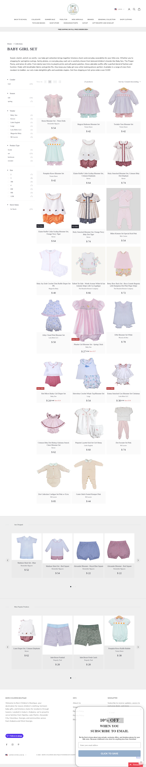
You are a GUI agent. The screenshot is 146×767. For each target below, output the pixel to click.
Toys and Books (38, 23)
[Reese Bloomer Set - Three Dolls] (53, 102)
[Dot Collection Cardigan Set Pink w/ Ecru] (53, 474)
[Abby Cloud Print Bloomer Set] (53, 315)
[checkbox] (21, 84)
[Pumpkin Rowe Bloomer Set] (53, 153)
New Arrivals (77, 19)
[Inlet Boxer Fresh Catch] (88, 635)
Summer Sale (50, 19)
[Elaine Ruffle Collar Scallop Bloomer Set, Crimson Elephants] (89, 153)
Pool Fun (63, 19)
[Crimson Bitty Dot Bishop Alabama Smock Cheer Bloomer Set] (53, 423)
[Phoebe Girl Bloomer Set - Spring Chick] (89, 320)
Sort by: (129, 82)
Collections (18, 44)
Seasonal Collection (106, 19)
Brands (90, 19)
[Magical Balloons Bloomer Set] (89, 104)
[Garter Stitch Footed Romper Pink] (89, 474)
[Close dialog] (141, 709)
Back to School (20, 19)
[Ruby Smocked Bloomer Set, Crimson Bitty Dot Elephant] (123, 153)
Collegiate (35, 19)
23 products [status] (88, 82)
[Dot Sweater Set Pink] (123, 423)
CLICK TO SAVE (109, 753)
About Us (77, 703)
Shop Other (54, 23)
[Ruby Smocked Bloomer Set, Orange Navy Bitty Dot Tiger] (89, 208)
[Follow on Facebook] (6, 744)
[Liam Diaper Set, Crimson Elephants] (27, 631)
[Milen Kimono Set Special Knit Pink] (123, 209)
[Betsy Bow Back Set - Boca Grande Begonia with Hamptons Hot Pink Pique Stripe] (123, 264)
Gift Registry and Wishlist (103, 23)
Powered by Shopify (68, 755)
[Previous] (7, 560)
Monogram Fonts (71, 23)
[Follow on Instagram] (12, 744)
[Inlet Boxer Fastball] (58, 635)
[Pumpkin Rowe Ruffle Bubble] (119, 631)
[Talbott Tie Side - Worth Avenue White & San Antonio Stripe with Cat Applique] (89, 264)
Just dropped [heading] (18, 525)
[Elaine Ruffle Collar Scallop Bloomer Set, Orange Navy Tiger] (53, 208)
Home (9, 44)
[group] (26, 555)
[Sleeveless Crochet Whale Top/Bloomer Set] (89, 374)
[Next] (138, 560)
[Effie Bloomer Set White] (123, 315)
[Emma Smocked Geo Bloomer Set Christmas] (123, 374)
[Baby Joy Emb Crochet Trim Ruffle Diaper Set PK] (53, 264)
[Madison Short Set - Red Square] (58, 548)
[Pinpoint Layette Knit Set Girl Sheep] (89, 423)
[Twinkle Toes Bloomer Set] (123, 104)
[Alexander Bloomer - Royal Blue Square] (88, 548)
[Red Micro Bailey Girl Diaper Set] (53, 374)
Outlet (85, 23)
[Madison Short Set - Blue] (27, 546)
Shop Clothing (126, 19)
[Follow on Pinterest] (18, 744)
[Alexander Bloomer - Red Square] (119, 548)
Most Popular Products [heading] (21, 607)
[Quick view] (67, 90)
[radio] (45, 81)
